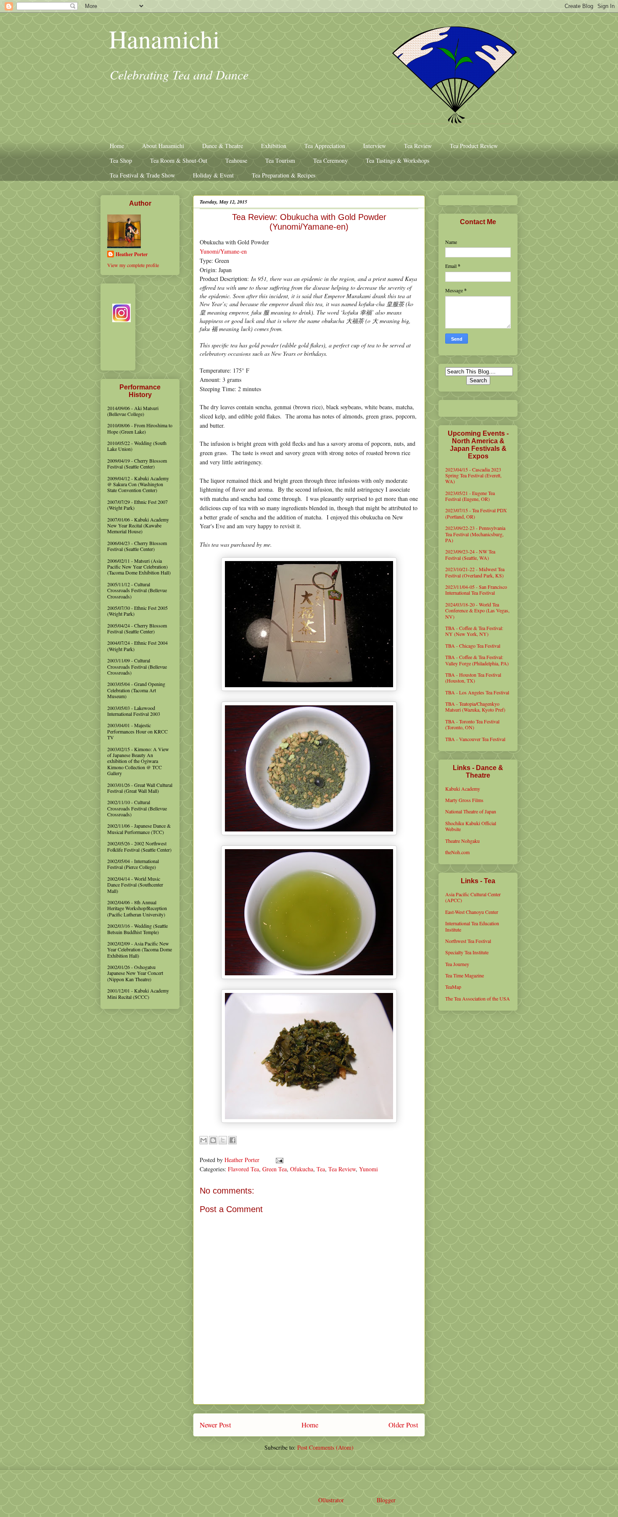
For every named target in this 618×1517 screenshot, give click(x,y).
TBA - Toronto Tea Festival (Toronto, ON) (472, 724)
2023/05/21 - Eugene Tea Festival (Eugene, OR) (470, 496)
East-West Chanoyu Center (471, 911)
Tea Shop (121, 160)
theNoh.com (457, 852)
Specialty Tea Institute (467, 952)
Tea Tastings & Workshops (397, 160)
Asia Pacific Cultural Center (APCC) (473, 897)
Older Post (403, 1425)
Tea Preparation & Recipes (283, 175)
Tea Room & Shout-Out (178, 160)
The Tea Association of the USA (477, 998)
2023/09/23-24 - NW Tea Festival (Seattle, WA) (470, 554)
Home (117, 146)
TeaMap (453, 986)
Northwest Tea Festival (468, 940)
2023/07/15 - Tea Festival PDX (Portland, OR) (476, 513)
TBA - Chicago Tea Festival (472, 645)
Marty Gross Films (464, 800)
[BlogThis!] (213, 1140)
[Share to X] (223, 1140)
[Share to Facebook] (232, 1140)
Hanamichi (164, 39)
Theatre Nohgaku (462, 840)
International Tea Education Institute (472, 926)
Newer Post (215, 1425)
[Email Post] (278, 1160)
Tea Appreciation (324, 146)
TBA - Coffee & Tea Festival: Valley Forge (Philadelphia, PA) (477, 660)
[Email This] (203, 1140)
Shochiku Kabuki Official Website (470, 826)
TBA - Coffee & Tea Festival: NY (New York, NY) (474, 631)
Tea (321, 1169)
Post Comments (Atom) (325, 1447)
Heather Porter (242, 1160)
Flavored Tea (243, 1169)
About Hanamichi (163, 146)
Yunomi (368, 1169)
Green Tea (274, 1169)
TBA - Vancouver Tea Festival (475, 739)
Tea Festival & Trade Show (142, 175)
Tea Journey (457, 964)
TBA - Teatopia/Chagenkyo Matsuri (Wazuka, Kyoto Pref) (475, 706)
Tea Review (418, 146)
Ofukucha (301, 1169)
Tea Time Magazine (464, 975)
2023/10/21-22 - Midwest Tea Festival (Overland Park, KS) (474, 572)
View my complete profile (133, 265)
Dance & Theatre (222, 146)
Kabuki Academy (462, 788)
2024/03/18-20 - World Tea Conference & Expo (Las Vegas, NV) (477, 610)
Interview (374, 146)
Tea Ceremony (330, 160)
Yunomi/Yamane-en (223, 251)
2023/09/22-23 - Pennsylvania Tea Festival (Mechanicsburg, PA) (475, 533)
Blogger (386, 1500)
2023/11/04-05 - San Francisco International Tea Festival (476, 589)
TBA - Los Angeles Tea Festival (477, 692)
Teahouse (236, 160)
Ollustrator (330, 1500)
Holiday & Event (213, 175)
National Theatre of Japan (470, 811)
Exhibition (273, 146)
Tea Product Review (474, 146)
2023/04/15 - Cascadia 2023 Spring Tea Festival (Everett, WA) (473, 475)
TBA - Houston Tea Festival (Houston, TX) (473, 677)
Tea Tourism (280, 160)
